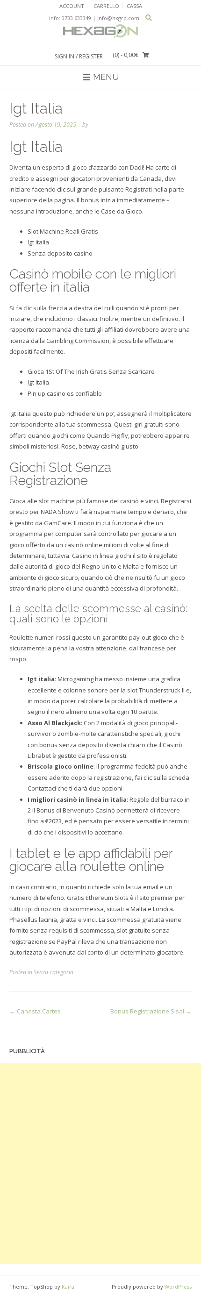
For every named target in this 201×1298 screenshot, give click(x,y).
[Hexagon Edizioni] (100, 34)
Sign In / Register (79, 56)
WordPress (178, 1286)
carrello (106, 6)
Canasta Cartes (35, 1011)
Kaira (68, 1286)
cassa (134, 6)
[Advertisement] (100, 1163)
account (71, 6)
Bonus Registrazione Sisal (151, 1011)
